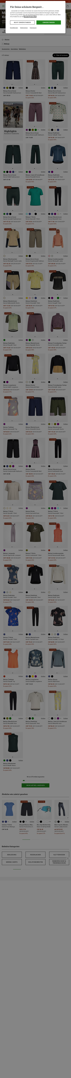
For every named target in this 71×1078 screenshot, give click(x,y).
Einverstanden (49, 22)
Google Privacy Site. (30, 16)
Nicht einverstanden (22, 22)
